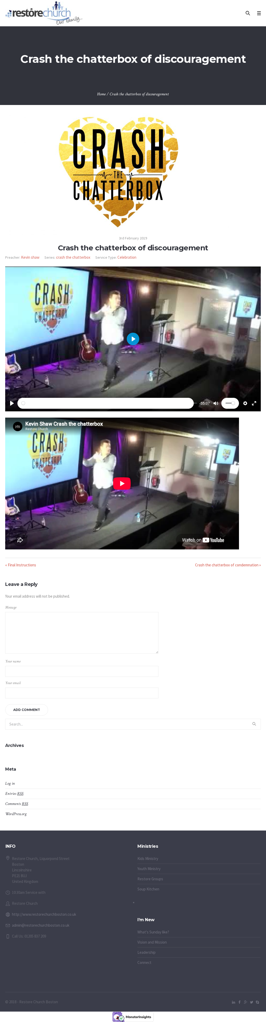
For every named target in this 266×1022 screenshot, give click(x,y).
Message (10, 607)
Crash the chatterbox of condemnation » (228, 564)
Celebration (126, 257)
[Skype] (257, 1002)
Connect (144, 962)
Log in (10, 783)
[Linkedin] (233, 1002)
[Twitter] (251, 1002)
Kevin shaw (30, 257)
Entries (14, 793)
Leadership (146, 952)
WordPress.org (15, 814)
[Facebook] (239, 1002)
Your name (13, 661)
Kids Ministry (147, 858)
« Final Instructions (20, 564)
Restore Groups (150, 878)
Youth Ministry (149, 868)
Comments (16, 804)
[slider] (105, 403)
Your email (13, 682)
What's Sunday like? (153, 932)
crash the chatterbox (73, 257)
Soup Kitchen (148, 889)
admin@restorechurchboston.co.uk (40, 925)
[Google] (245, 1002)
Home (101, 94)
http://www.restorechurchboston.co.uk (44, 914)
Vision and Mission (152, 942)
